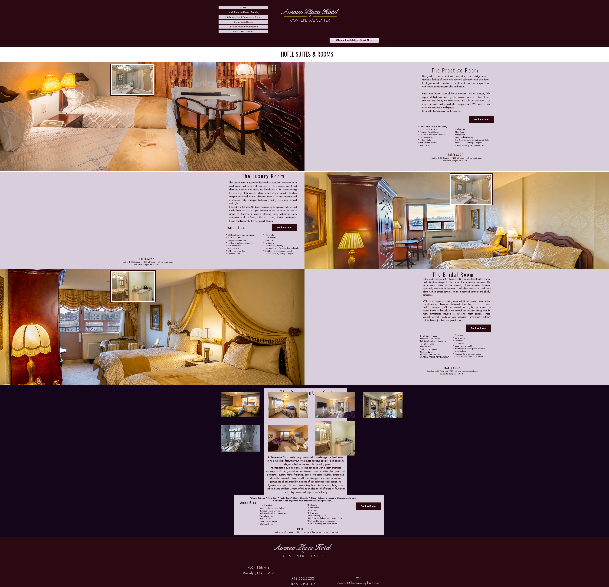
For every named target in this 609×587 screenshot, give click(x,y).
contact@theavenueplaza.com (358, 583)
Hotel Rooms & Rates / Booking (243, 12)
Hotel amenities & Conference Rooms (243, 17)
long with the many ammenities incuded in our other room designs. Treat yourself (457, 313)
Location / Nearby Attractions (243, 26)
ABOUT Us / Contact (243, 31)
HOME (243, 7)
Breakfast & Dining (243, 22)
